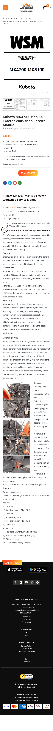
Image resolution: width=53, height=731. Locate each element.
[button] (5, 7)
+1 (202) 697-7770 (26, 607)
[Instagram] (32, 582)
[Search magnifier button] (4, 230)
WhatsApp (20, 183)
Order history (26, 629)
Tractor (13, 141)
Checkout (26, 662)
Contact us (26, 619)
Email (15, 183)
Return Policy (27, 649)
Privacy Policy (26, 646)
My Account (26, 622)
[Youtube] (26, 582)
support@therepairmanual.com (27, 610)
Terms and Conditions (26, 651)
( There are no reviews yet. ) (24, 128)
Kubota (14, 164)
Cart (26, 659)
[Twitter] (20, 582)
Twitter (10, 183)
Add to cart (29, 173)
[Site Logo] (26, 7)
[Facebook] (15, 582)
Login (26, 635)
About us (26, 617)
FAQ (26, 632)
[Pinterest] (37, 582)
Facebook (5, 183)
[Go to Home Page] (3, 18)
